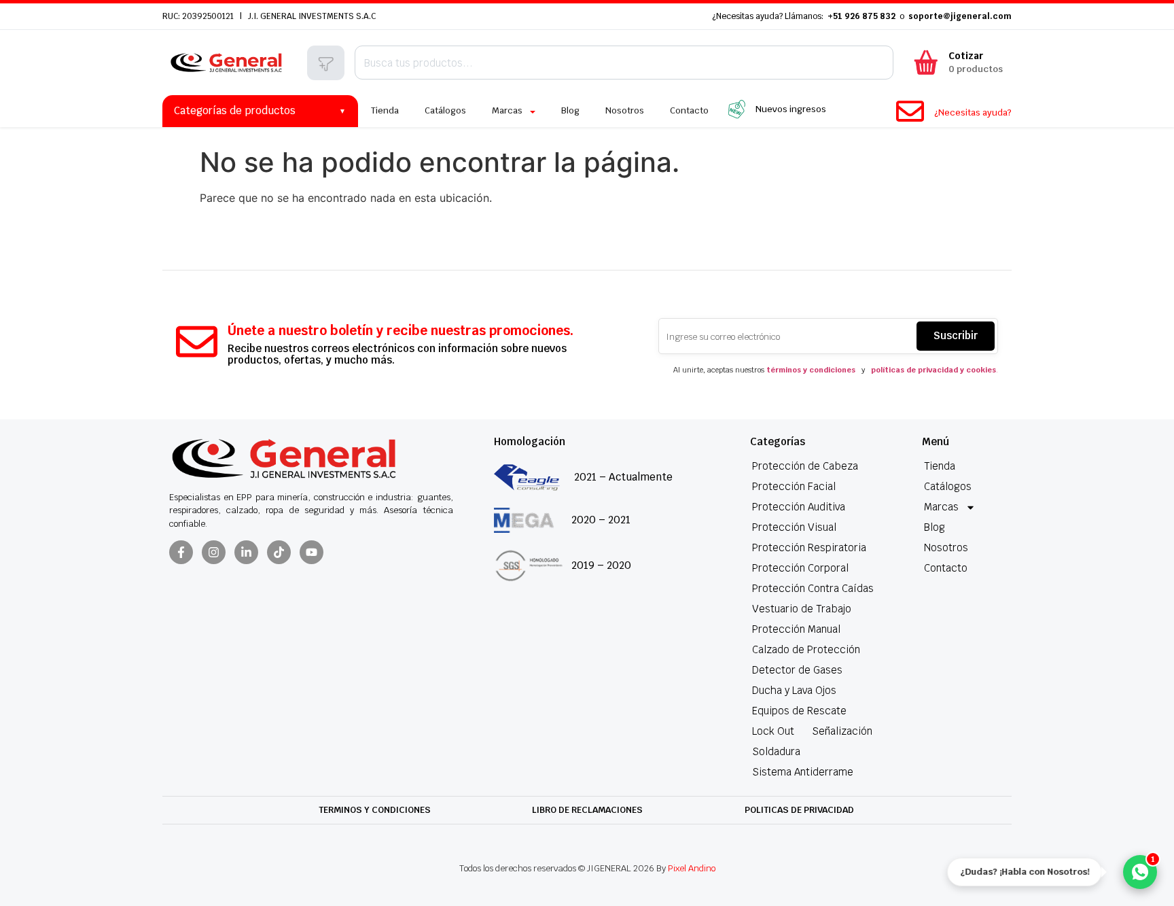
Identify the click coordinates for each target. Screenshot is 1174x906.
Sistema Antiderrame (802, 771)
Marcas (941, 506)
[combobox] (624, 63)
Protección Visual (794, 527)
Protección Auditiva (798, 506)
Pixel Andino (691, 868)
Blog (934, 527)
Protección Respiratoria (809, 547)
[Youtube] (311, 552)
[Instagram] (214, 552)
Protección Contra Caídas (813, 588)
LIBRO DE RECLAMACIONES (587, 810)
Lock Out (773, 731)
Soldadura (776, 751)
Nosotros (946, 547)
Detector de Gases (797, 669)
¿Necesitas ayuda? (973, 112)
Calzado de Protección (806, 649)
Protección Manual (796, 629)
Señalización (842, 731)
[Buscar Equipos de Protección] (326, 64)
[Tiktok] (279, 552)
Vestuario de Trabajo (801, 608)
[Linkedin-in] (246, 552)
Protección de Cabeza (805, 465)
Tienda (939, 465)
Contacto (945, 567)
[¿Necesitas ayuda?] (910, 111)
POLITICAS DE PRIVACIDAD (799, 810)
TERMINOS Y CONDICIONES (375, 810)
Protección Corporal (800, 567)
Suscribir (955, 335)
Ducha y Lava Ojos (794, 690)
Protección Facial (794, 486)
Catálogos (948, 486)
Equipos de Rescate (799, 710)
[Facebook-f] (181, 552)
